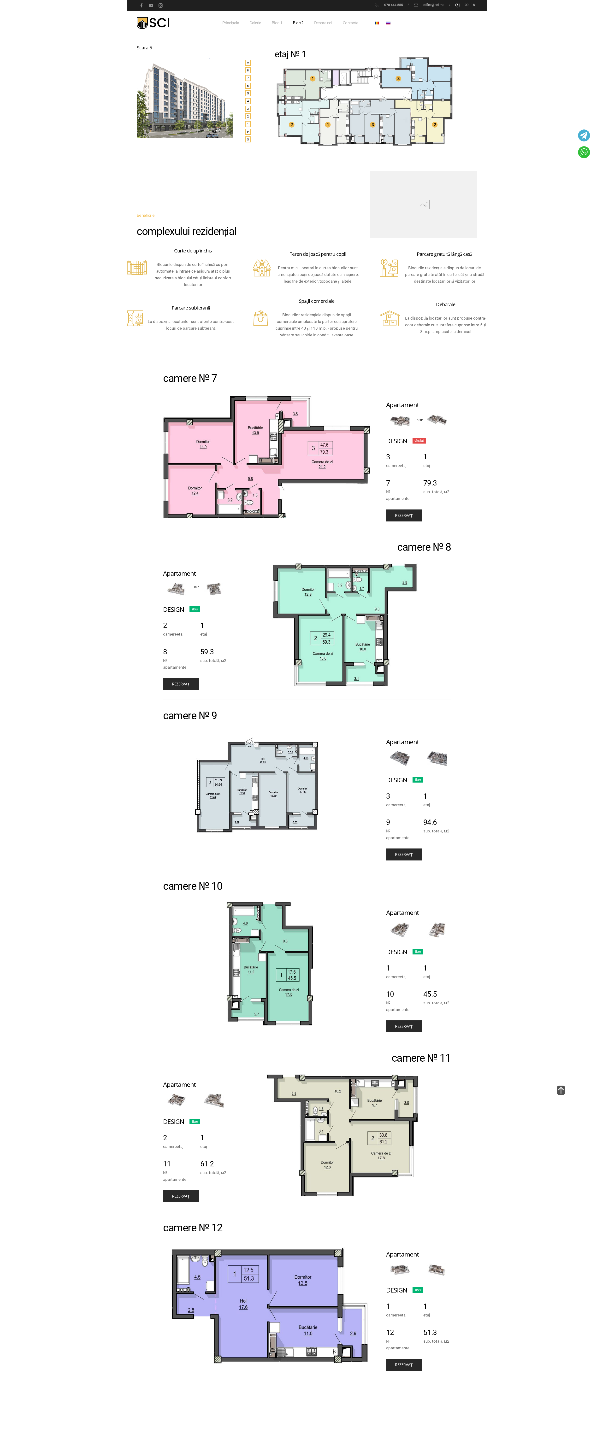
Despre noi (323, 23)
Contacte (350, 23)
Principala (230, 23)
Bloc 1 (277, 23)
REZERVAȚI (404, 515)
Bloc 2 (298, 23)
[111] (561, 1090)
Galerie (255, 23)
